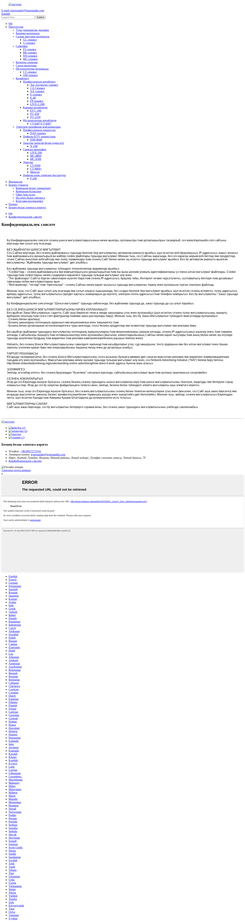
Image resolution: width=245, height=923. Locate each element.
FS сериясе (29, 49)
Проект (13, 204)
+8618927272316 (30, 451)
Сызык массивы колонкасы (32, 36)
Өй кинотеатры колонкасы (32, 68)
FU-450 (34, 113)
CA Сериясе (37, 88)
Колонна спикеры (27, 62)
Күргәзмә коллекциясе (29, 201)
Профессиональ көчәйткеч (39, 81)
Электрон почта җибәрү (16, 470)
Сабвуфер (22, 46)
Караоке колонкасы (28, 33)
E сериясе (36, 94)
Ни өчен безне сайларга (30, 197)
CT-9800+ (36, 168)
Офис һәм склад (25, 194)
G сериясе (29, 42)
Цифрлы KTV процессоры (39, 136)
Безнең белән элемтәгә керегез (27, 207)
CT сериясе (30, 71)
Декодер (28, 162)
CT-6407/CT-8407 (40, 123)
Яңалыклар (15, 181)
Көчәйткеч (22, 78)
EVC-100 (35, 110)
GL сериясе (30, 39)
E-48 (33, 97)
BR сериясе (30, 52)
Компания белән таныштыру (33, 188)
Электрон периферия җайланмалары (38, 126)
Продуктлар (16, 26)
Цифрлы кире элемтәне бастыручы (44, 175)
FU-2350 (35, 117)
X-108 (33, 146)
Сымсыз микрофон (34, 149)
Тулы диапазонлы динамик (32, 30)
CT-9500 (35, 165)
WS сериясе (30, 55)
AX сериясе (37, 91)
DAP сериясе (38, 133)
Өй (10, 23)
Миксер (35, 172)
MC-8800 (35, 155)
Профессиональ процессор (39, 130)
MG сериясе (30, 59)
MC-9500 (35, 159)
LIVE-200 (36, 152)
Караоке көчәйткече (35, 107)
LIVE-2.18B (37, 104)
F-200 (33, 178)
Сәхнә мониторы (26, 65)
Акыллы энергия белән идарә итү (43, 142)
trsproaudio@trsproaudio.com (48, 454)
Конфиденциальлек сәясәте (25, 216)
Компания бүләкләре (28, 191)
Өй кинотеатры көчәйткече (39, 120)
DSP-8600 (36, 139)
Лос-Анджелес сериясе (44, 84)
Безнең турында (18, 184)
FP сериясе (36, 101)
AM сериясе (30, 75)
